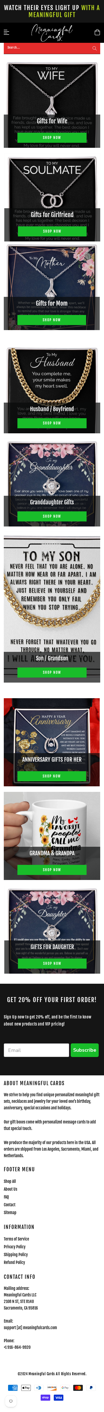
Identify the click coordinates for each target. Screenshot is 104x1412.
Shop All (10, 1181)
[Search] (94, 48)
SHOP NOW (52, 137)
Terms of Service (16, 1239)
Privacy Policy (14, 1246)
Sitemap (10, 1212)
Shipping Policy (16, 1254)
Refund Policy (14, 1262)
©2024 (23, 1374)
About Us (10, 1189)
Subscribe (84, 1050)
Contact (9, 1204)
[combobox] (52, 48)
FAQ (6, 1196)
